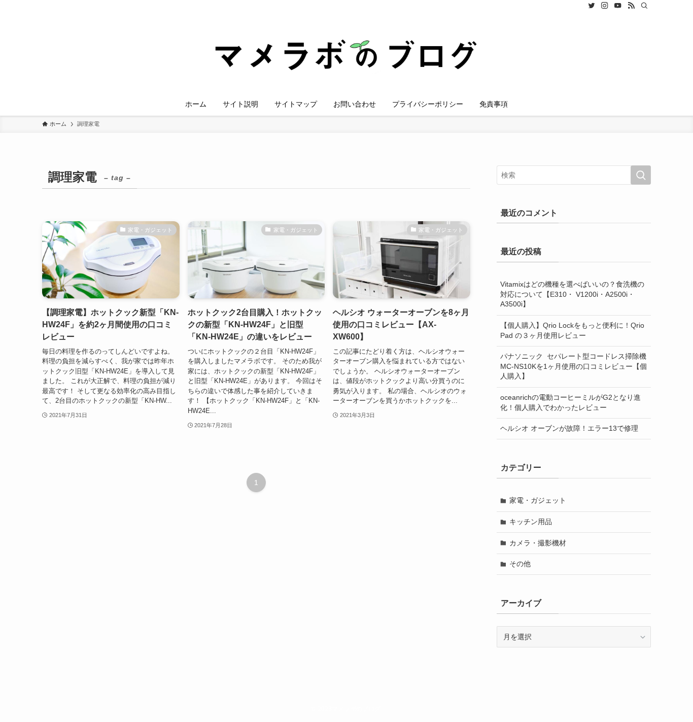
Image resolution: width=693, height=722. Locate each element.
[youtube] (618, 5)
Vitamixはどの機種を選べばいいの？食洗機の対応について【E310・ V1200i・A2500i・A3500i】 (572, 294)
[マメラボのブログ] (346, 53)
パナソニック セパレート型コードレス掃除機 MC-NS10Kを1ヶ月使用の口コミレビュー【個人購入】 (575, 366)
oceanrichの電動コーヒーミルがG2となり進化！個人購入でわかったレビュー (570, 402)
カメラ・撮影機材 (537, 543)
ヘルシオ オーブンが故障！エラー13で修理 (569, 428)
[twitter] (591, 5)
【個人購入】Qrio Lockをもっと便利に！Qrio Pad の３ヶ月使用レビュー (572, 330)
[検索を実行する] (641, 175)
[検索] (644, 5)
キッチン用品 (530, 522)
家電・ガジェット (537, 500)
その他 (520, 564)
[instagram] (604, 5)
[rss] (631, 5)
